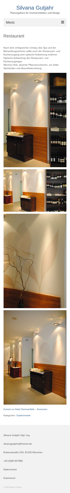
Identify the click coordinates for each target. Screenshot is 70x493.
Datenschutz (10, 469)
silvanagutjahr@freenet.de (17, 443)
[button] (35, 120)
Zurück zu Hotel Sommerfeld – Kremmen (25, 409)
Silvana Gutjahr (35, 8)
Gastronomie (23, 415)
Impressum (9, 478)
